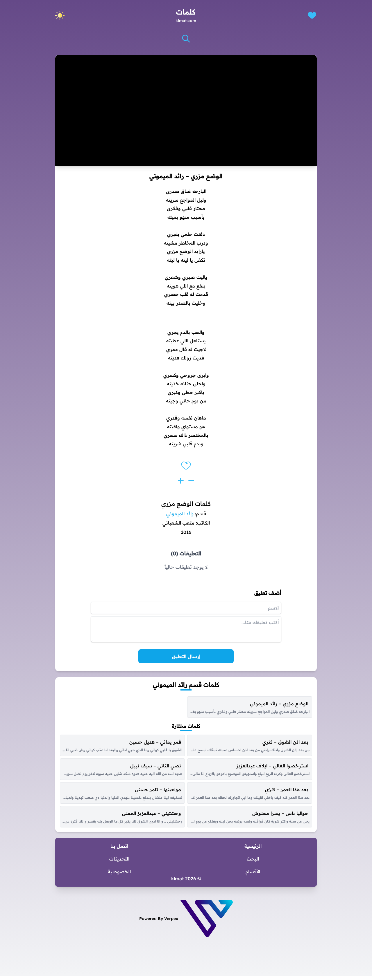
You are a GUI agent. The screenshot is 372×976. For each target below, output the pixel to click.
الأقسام (253, 871)
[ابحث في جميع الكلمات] (186, 38)
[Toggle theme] (60, 15)
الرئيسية (253, 846)
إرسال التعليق (186, 656)
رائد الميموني (180, 513)
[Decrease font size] (191, 480)
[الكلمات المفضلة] (312, 15)
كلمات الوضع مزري (186, 503)
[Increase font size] (180, 480)
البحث (253, 859)
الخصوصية (119, 871)
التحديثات (119, 859)
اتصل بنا (119, 846)
